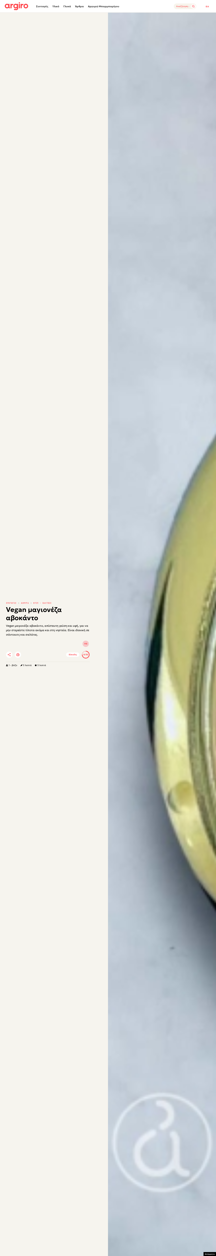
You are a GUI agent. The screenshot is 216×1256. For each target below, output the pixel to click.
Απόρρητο (210, 1254)
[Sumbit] (193, 6)
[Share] (9, 655)
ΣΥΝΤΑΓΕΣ (11, 603)
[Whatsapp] (44, 655)
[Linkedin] (36, 655)
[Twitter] (27, 655)
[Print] (18, 655)
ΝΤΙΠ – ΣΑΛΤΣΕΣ (42, 603)
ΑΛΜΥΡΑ (25, 603)
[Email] (53, 655)
